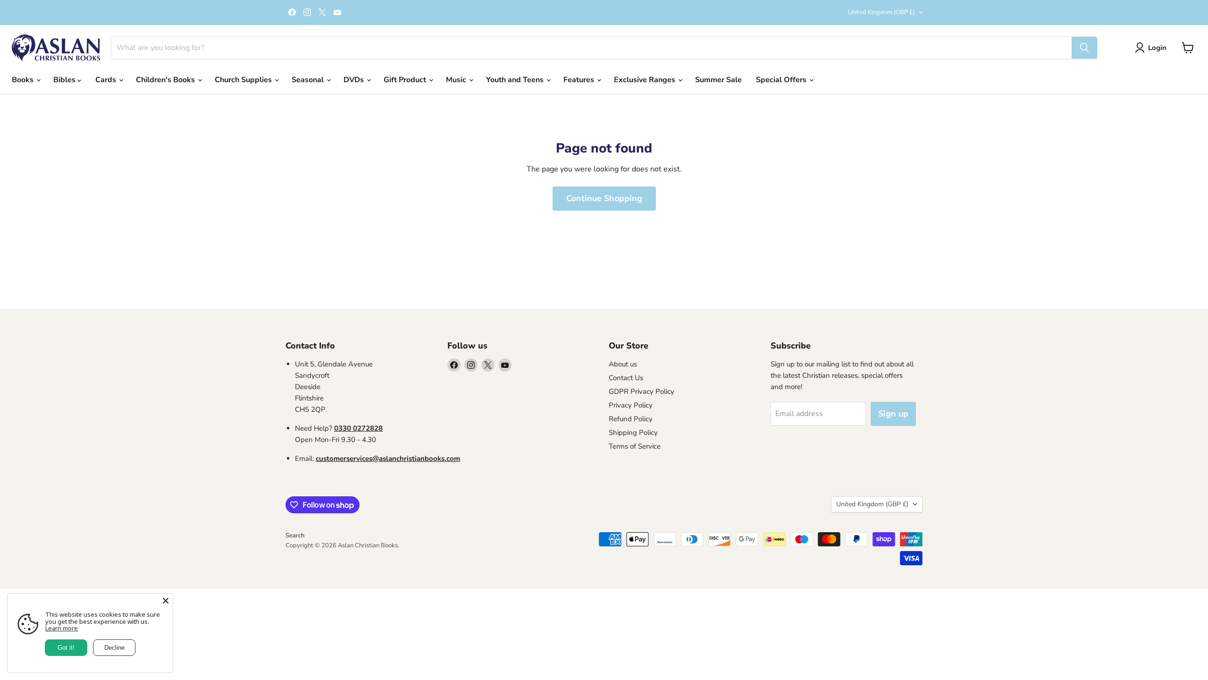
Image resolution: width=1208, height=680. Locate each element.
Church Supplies (244, 80)
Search (294, 535)
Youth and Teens (515, 80)
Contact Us (626, 377)
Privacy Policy (631, 405)
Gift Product (406, 80)
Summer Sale (718, 80)
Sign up (893, 413)
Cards (106, 80)
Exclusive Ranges (645, 80)
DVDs (355, 80)
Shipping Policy (633, 432)
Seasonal (309, 80)
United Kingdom (881, 12)
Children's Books (166, 80)
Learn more (61, 628)
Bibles (65, 80)
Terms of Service (635, 446)
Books (23, 80)
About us (623, 364)
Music (457, 80)
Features (579, 80)
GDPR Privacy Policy (641, 391)
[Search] (1084, 48)
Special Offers (782, 80)
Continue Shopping (604, 198)
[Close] (165, 600)
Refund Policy (631, 419)
